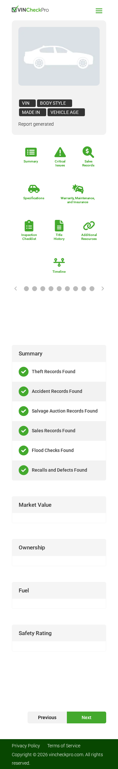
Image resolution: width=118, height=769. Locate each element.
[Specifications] (51, 288)
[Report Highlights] (26, 288)
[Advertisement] (59, 319)
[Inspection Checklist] (67, 288)
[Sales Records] (42, 288)
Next (86, 717)
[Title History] (75, 288)
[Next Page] (102, 288)
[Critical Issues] (34, 288)
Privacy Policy (26, 745)
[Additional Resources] (83, 288)
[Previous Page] (15, 288)
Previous (47, 717)
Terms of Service (63, 745)
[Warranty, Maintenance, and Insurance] (59, 288)
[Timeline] (91, 288)
